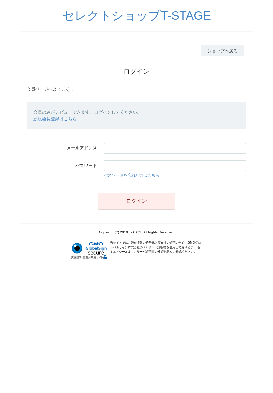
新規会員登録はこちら (55, 118)
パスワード (86, 165)
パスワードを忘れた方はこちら (131, 175)
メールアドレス (82, 147)
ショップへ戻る (222, 50)
